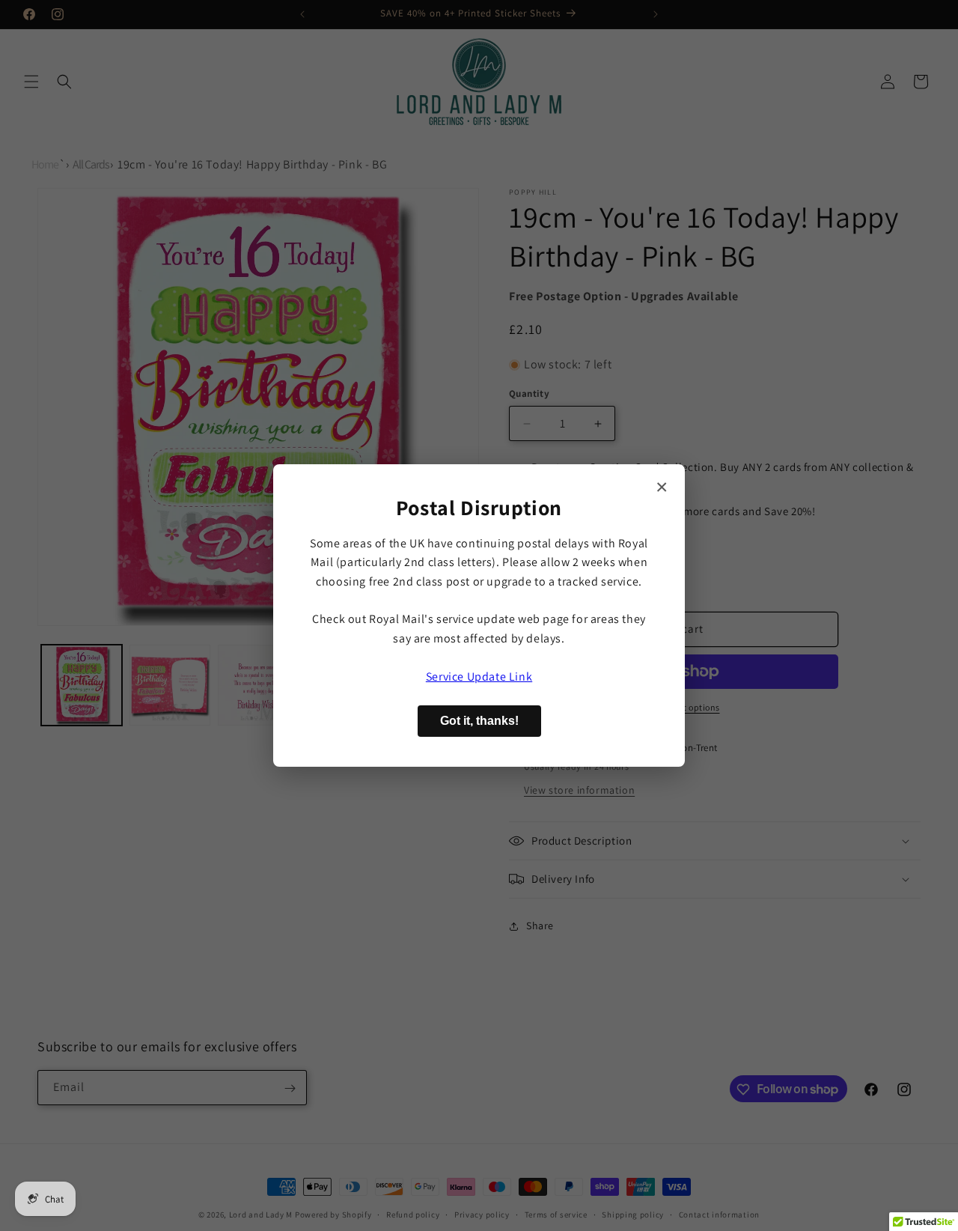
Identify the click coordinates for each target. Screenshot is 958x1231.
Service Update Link (479, 676)
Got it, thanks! (479, 720)
